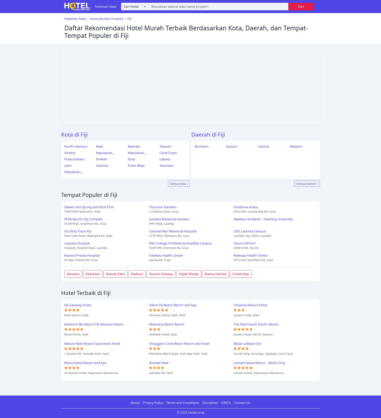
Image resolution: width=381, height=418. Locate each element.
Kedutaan (93, 274)
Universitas (240, 274)
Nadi (99, 146)
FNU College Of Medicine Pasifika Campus (180, 243)
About (135, 403)
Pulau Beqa (136, 165)
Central (263, 146)
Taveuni (165, 146)
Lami (67, 165)
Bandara (73, 274)
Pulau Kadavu (74, 159)
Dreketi (101, 159)
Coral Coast (168, 153)
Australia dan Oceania (106, 18)
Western (296, 146)
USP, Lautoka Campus (250, 231)
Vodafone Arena (246, 207)
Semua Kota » (179, 184)
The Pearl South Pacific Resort (256, 324)
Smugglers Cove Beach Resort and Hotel (179, 343)
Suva (131, 159)
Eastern (232, 146)
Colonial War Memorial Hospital (173, 231)
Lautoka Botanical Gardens (169, 219)
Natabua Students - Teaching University (263, 219)
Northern (201, 146)
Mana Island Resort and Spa (85, 363)
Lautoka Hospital (77, 243)
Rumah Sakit (115, 274)
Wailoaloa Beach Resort (166, 324)
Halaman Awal (105, 6)
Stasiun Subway (161, 274)
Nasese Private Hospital (82, 255)
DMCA (226, 403)
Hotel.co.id (196, 412)
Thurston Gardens (163, 207)
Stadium (137, 274)
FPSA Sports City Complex (83, 219)
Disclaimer (210, 403)
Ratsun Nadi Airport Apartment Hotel (92, 343)
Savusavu (167, 165)
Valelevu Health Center (166, 255)
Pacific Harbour (76, 146)
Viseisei (69, 153)
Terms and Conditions (182, 403)
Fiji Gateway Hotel (77, 305)
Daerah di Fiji (208, 134)
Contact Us (242, 403)
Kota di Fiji (74, 134)
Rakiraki (134, 146)
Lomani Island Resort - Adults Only (259, 363)
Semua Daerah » (307, 184)
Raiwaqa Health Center (251, 255)
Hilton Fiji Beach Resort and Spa (172, 305)
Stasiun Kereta (215, 274)
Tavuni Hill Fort (245, 243)
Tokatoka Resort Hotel (250, 305)
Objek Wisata (189, 274)
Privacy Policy (153, 403)
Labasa (165, 159)
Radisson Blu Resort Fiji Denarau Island (93, 324)
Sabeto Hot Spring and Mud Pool (89, 207)
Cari (301, 6)
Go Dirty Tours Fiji (77, 231)
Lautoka (102, 165)
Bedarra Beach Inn (247, 343)
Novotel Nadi (158, 363)
